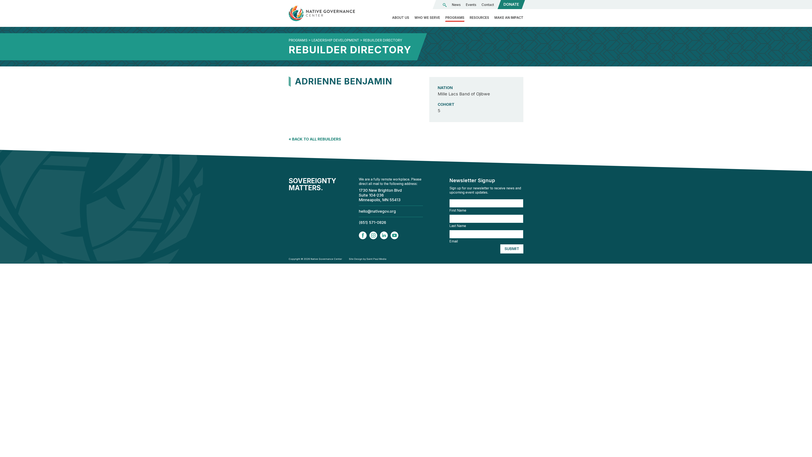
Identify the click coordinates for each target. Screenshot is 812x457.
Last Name (457, 226)
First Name (457, 210)
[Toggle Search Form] (445, 5)
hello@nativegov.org (377, 211)
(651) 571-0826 (372, 222)
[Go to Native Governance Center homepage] (326, 13)
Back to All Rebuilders (315, 139)
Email (453, 241)
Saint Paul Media (376, 258)
